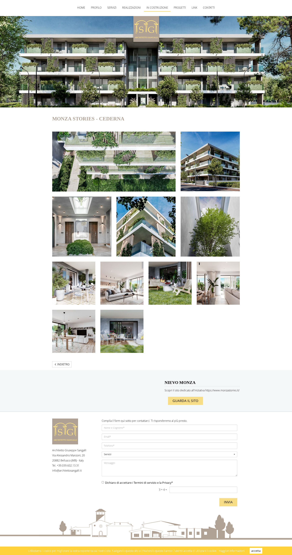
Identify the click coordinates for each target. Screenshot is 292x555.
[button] (169, 454)
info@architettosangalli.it (67, 470)
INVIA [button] (228, 502)
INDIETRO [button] (63, 364)
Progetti (180, 7)
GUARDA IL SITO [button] (185, 400)
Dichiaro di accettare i (139, 483)
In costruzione (157, 7)
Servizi (111, 7)
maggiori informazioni (232, 551)
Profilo (96, 7)
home (81, 7)
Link (194, 7)
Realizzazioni (131, 7)
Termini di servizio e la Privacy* (153, 483)
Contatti (209, 7)
